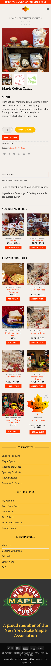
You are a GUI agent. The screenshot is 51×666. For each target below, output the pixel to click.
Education (7, 653)
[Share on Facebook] (9, 154)
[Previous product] (28, 23)
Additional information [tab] (14, 180)
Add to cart (25, 129)
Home (12, 18)
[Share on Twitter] (14, 154)
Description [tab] (8, 174)
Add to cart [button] (13, 299)
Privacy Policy (41, 653)
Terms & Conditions (23, 653)
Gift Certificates (38, 420)
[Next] (44, 50)
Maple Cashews (38, 333)
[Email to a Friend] (19, 154)
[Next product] (23, 23)
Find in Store (10, 137)
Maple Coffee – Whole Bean (13, 421)
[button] (3, 8)
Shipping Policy (26, 655)
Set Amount (38, 432)
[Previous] (6, 50)
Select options (13, 247)
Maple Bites (13, 240)
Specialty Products (30, 18)
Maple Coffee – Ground (38, 378)
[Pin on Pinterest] (24, 154)
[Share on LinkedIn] (29, 154)
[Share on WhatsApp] (4, 154)
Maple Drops (38, 240)
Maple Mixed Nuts (13, 377)
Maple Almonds (38, 290)
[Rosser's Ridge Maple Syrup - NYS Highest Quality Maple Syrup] (25, 9)
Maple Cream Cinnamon (13, 290)
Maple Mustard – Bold (13, 334)
